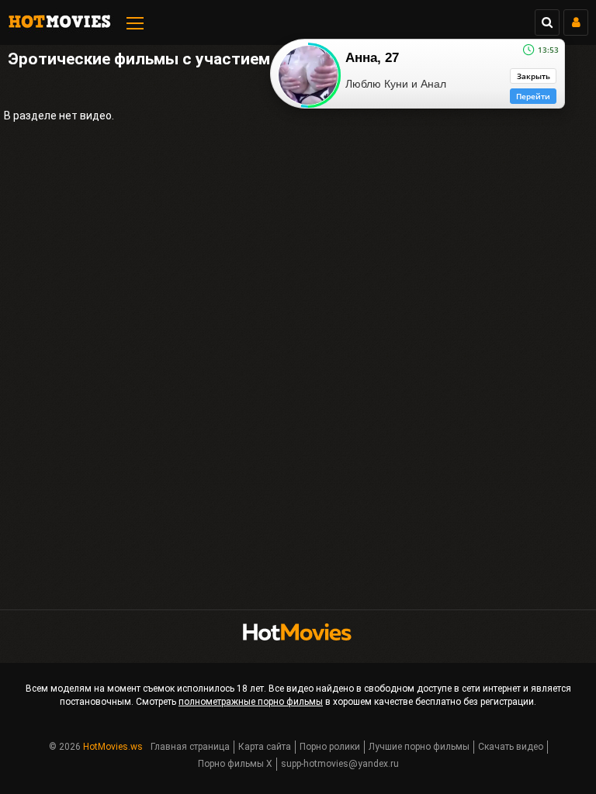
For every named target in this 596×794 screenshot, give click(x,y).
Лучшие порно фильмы (419, 746)
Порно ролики (330, 746)
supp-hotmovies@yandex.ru (340, 763)
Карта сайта (264, 746)
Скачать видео (510, 746)
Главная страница (190, 746)
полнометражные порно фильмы (250, 701)
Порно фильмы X (235, 763)
